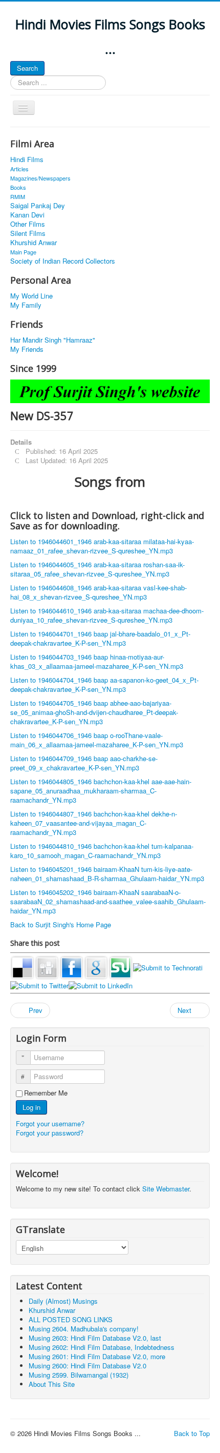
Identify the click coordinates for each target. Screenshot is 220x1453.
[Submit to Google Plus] (96, 967)
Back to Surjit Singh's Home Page (60, 924)
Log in (31, 1107)
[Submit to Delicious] (22, 967)
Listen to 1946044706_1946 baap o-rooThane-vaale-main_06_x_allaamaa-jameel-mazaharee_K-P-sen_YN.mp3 (96, 739)
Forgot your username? (50, 1123)
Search (27, 68)
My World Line (31, 296)
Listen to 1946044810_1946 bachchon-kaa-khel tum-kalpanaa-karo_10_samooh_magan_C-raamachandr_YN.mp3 (101, 850)
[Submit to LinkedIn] (101, 984)
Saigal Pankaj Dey (37, 205)
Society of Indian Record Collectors (62, 261)
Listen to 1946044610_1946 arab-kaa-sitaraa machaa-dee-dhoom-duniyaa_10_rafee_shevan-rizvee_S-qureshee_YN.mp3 (107, 615)
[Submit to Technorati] (168, 967)
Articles (19, 169)
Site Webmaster (165, 1188)
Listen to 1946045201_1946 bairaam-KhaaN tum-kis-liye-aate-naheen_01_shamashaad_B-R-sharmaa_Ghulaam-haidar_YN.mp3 (107, 873)
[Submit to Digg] (47, 967)
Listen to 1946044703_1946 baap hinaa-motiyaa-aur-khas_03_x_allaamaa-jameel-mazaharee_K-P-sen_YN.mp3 (96, 661)
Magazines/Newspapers (40, 178)
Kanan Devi (27, 215)
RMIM (17, 196)
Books (18, 187)
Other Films (27, 224)
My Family (25, 305)
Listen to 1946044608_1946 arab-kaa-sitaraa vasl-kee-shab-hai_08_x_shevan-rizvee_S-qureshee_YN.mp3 (98, 592)
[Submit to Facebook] (71, 967)
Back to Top (192, 1433)
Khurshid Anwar (33, 242)
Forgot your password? (49, 1133)
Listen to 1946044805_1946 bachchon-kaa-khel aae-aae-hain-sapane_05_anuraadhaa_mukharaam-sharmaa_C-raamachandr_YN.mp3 (100, 791)
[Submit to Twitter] (39, 984)
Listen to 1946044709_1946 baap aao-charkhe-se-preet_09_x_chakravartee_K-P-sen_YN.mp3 (84, 762)
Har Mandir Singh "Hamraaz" (52, 340)
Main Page (23, 252)
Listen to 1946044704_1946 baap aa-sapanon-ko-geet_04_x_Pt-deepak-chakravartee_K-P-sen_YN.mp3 (104, 684)
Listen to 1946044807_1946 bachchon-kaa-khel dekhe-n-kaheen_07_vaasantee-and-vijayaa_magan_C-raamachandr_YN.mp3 (93, 823)
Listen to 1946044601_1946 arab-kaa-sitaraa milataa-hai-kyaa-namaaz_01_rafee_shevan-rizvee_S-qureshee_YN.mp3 (102, 545)
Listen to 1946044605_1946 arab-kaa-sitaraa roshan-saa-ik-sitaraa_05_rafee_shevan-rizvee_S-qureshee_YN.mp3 (97, 569)
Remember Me (46, 1093)
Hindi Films (26, 159)
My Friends (26, 349)
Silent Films (28, 233)
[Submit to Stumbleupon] (120, 967)
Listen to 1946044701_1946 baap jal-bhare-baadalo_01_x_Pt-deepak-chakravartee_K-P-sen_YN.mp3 (100, 638)
